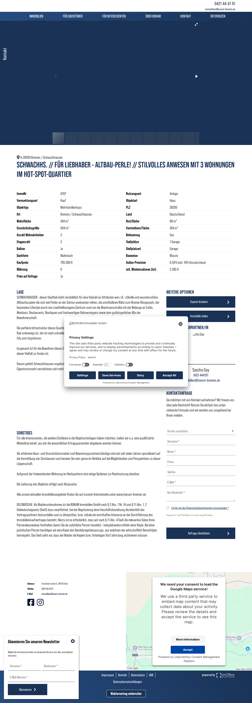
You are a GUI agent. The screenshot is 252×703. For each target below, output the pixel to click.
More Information (188, 639)
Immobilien (36, 16)
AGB (151, 675)
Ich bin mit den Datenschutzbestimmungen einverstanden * (200, 508)
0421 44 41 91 (225, 3)
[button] (196, 24)
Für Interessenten (114, 16)
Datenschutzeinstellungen (127, 682)
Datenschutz (138, 675)
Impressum (108, 675)
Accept (188, 649)
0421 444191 (200, 375)
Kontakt (185, 16)
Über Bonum (153, 16)
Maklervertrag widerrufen (126, 693)
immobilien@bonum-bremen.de (220, 9)
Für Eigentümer (73, 16)
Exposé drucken (199, 302)
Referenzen (217, 16)
